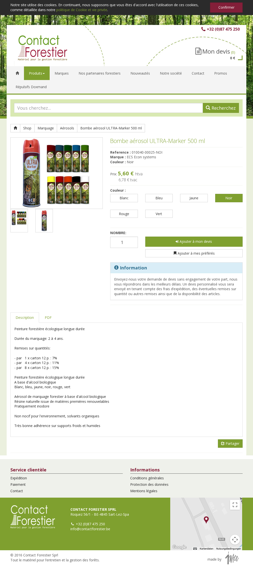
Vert (159, 213)
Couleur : (118, 190)
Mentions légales (143, 490)
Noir (228, 198)
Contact (16, 490)
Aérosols (67, 128)
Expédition (18, 478)
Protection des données (149, 484)
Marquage (46, 128)
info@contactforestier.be (90, 529)
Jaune (194, 198)
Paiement (18, 484)
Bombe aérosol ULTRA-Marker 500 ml (111, 128)
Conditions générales (147, 478)
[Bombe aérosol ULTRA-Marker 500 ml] (56, 173)
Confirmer (226, 7)
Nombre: (118, 232)
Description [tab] (25, 317)
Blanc (124, 198)
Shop (27, 128)
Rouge (124, 213)
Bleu (159, 198)
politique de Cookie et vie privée (81, 9)
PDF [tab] (48, 317)
